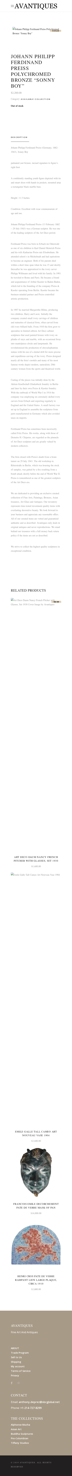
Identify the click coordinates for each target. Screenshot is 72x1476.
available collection (35, 99)
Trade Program (20, 1352)
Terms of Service (20, 1371)
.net (57, 1402)
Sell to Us (16, 1357)
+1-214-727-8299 (31, 1408)
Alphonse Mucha (20, 1424)
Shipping (16, 1361)
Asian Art (16, 1429)
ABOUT (15, 1348)
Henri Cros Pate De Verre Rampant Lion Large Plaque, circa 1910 (36, 1279)
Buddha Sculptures (22, 1433)
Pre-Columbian (19, 1438)
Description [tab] (19, 137)
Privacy (15, 1375)
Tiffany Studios (20, 1442)
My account (18, 1366)
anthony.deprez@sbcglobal (36, 1402)
